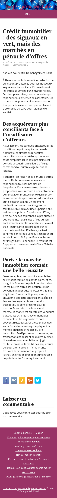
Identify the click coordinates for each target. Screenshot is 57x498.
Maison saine (28, 472)
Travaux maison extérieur (29, 450)
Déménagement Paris (39, 73)
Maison (39, 432)
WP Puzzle (34, 491)
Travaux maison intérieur (28, 454)
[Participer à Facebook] (6, 380)
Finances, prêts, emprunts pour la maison (28, 437)
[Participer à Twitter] (38, 380)
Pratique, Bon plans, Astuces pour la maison (28, 467)
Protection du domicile (28, 441)
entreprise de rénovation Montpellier (28, 192)
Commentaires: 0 (20, 65)
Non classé (28, 463)
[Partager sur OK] (22, 380)
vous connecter (26, 412)
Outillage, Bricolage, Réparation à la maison (28, 476)
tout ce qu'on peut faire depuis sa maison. (28, 8)
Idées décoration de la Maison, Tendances (28, 459)
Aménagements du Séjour (28, 446)
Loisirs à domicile (23, 432)
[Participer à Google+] (30, 380)
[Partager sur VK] (14, 380)
